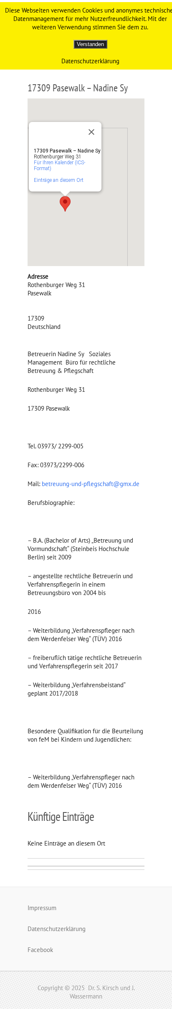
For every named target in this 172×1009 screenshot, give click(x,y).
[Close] (91, 132)
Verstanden (90, 44)
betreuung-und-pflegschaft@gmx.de (90, 484)
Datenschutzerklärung (57, 929)
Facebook (40, 950)
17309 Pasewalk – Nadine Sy (78, 87)
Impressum (42, 908)
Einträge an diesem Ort (58, 180)
